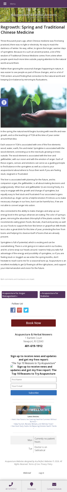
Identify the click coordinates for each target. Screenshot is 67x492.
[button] (4, 102)
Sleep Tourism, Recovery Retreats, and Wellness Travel (33, 424)
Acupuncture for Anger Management (13, 294)
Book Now (33, 323)
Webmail (27, 472)
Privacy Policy (46, 464)
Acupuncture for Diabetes (49, 294)
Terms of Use (34, 464)
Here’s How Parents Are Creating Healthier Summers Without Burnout (34, 420)
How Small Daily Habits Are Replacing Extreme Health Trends (34, 426)
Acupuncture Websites (14, 461)
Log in (41, 472)
